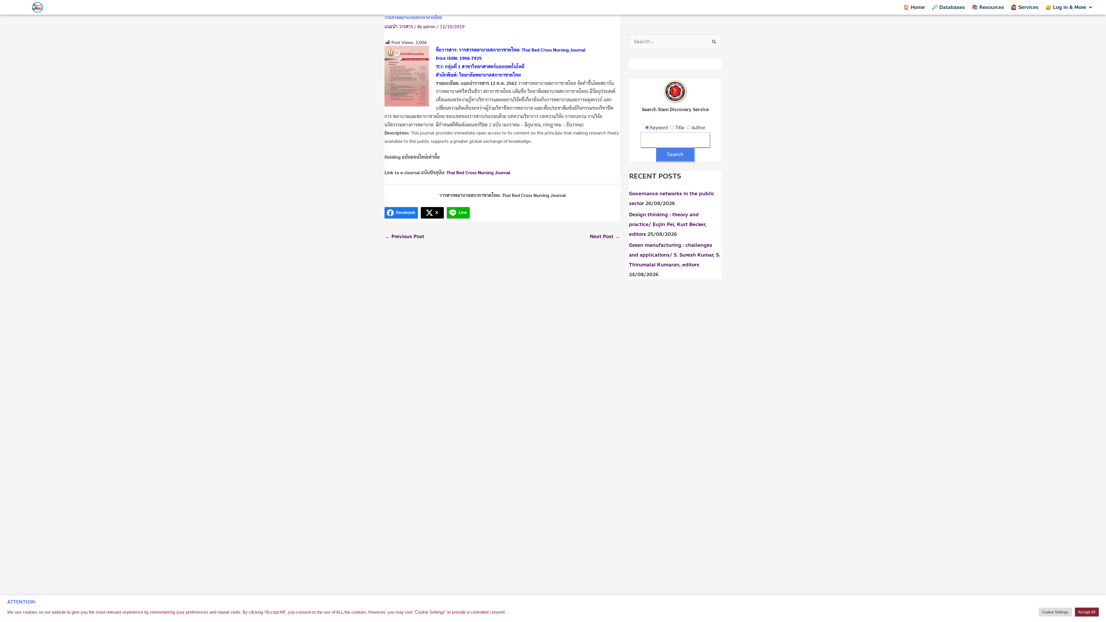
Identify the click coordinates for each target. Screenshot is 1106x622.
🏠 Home (914, 7)
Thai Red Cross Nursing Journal (478, 172)
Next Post (605, 236)
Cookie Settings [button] (1055, 612)
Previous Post (404, 236)
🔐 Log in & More (1066, 7)
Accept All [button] (1086, 612)
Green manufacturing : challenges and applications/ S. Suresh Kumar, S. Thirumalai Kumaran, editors (674, 254)
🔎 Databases (948, 7)
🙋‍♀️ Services (1025, 7)
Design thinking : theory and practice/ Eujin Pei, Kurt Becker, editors (668, 224)
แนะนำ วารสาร (399, 26)
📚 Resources (988, 7)
